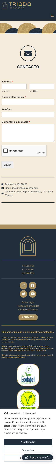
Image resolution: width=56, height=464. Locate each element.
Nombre (7, 81)
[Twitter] (23, 294)
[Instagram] (23, 285)
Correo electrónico (14, 96)
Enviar (7, 164)
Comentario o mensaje (16, 121)
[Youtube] (32, 294)
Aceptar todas (28, 442)
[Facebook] (32, 285)
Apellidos (34, 91)
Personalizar (28, 450)
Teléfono (7, 109)
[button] (52, 15)
